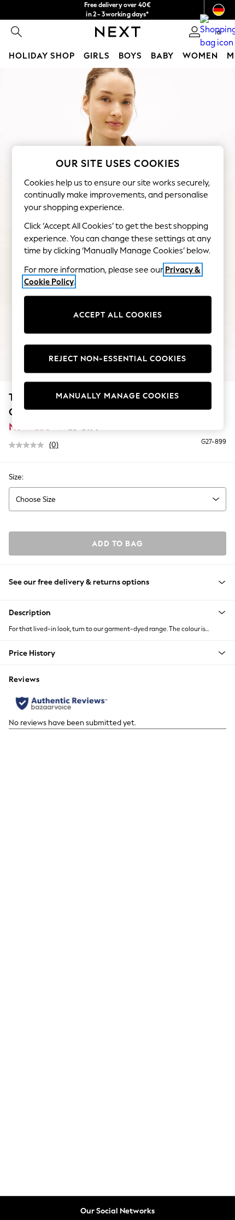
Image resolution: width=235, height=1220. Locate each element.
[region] (118, 288)
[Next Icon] (117, 31)
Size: (16, 477)
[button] (117, 612)
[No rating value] (29, 445)
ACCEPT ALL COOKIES (117, 314)
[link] (16, 32)
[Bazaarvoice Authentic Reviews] (61, 703)
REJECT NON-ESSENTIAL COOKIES (117, 358)
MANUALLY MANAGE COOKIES (117, 395)
